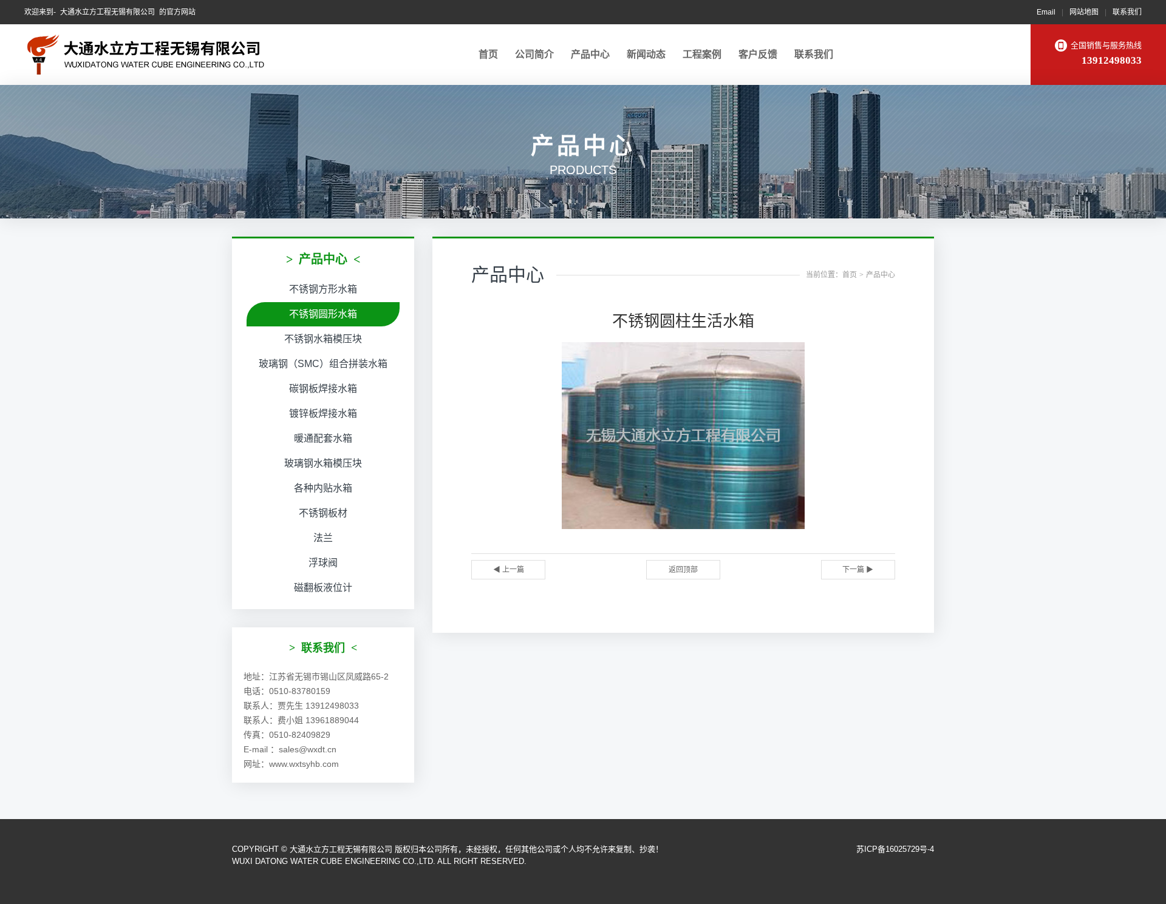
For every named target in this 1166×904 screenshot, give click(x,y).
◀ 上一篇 (508, 569)
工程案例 (702, 54)
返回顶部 (683, 569)
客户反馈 (757, 54)
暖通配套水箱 (323, 438)
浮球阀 (323, 563)
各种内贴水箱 (323, 488)
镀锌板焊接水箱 (323, 413)
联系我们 (1127, 12)
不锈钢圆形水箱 (323, 314)
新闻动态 (646, 54)
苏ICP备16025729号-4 (895, 849)
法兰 (323, 538)
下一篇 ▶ (857, 569)
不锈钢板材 (323, 513)
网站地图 (1084, 12)
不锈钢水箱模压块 (323, 339)
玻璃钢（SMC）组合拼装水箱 (323, 364)
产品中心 (590, 54)
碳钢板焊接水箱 (323, 388)
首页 (488, 54)
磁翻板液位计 (323, 587)
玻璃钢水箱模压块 (323, 463)
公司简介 (534, 54)
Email (1046, 12)
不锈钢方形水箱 (323, 289)
